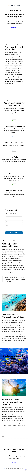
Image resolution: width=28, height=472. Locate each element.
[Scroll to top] (25, 469)
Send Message (14, 232)
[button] (14, 442)
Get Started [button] (14, 462)
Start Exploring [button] (14, 27)
